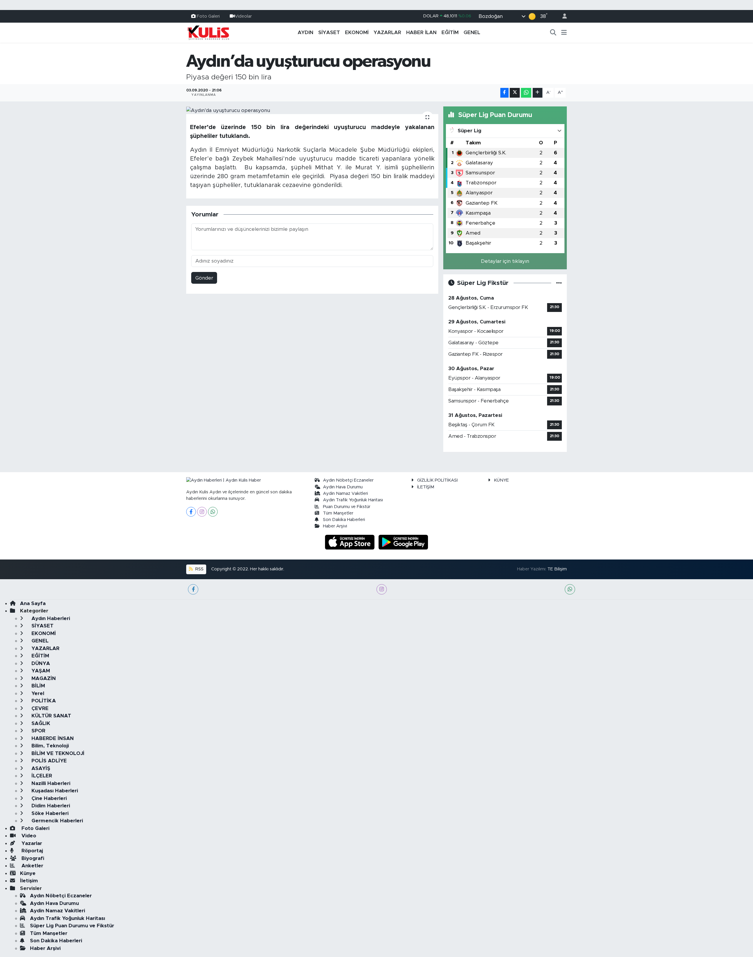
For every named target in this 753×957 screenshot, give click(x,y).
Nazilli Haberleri (50, 783)
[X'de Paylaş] (515, 93)
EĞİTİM (450, 32)
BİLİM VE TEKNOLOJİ (57, 753)
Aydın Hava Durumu (343, 487)
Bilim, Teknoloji (49, 745)
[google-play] (403, 541)
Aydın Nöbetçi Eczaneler (348, 480)
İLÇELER (41, 775)
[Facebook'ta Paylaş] (504, 93)
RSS (199, 569)
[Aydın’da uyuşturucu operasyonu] (312, 110)
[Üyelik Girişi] (562, 16)
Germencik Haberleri (56, 820)
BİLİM (37, 685)
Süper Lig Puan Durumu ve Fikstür (72, 925)
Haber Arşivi (335, 526)
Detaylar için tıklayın (505, 261)
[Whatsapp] (213, 512)
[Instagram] (202, 512)
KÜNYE (501, 480)
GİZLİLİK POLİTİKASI (437, 480)
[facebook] (193, 589)
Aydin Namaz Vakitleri (345, 493)
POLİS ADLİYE (48, 760)
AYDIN (305, 32)
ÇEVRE (39, 708)
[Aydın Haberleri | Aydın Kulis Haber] (208, 32)
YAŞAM (40, 670)
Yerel (37, 693)
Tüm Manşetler (338, 513)
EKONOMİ (357, 32)
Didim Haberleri (50, 805)
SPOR (37, 730)
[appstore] (350, 541)
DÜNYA (40, 663)
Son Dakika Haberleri (344, 519)
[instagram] (381, 589)
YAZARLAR (387, 32)
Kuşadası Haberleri (54, 790)
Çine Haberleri (48, 798)
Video (28, 835)
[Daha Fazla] (537, 93)
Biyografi (32, 858)
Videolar (243, 16)
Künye (28, 873)
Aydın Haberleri (50, 618)
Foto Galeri (208, 16)
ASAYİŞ (40, 768)
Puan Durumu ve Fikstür (346, 507)
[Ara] (553, 32)
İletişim (29, 880)
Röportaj (31, 850)
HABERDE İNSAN (52, 738)
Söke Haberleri (49, 813)
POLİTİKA (43, 700)
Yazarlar (31, 843)
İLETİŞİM (425, 487)
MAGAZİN (43, 678)
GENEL (472, 32)
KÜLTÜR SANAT (50, 715)
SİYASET (329, 32)
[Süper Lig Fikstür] (559, 282)
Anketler (31, 865)
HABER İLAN (421, 32)
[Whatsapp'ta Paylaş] (526, 93)
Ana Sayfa (33, 603)
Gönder (204, 277)
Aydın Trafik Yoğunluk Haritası (353, 500)
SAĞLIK (40, 723)
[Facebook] (191, 512)
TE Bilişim (557, 569)
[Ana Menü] (564, 32)
